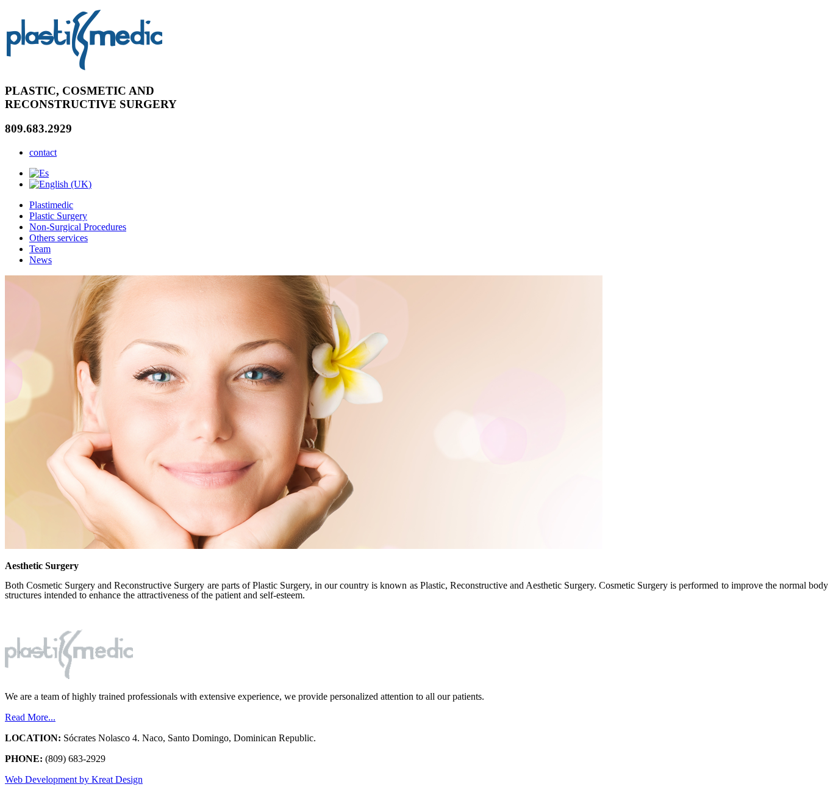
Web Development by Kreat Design (74, 779)
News (40, 260)
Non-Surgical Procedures (77, 227)
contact (43, 152)
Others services (58, 238)
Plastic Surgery (58, 216)
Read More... (30, 717)
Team (40, 249)
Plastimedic (51, 205)
